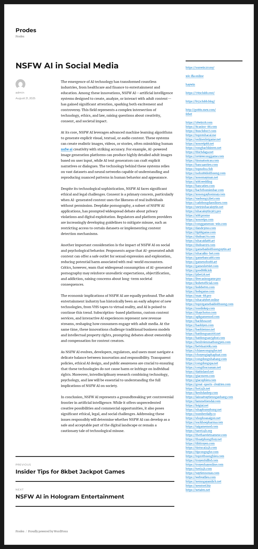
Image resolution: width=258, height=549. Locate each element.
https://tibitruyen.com (200, 443)
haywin (190, 84)
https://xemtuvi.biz (198, 485)
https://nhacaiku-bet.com (203, 253)
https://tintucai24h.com (201, 447)
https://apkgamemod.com (203, 317)
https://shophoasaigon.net (203, 418)
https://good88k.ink (199, 270)
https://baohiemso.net (200, 329)
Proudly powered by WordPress (48, 531)
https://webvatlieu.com (201, 477)
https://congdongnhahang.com (206, 359)
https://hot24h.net (198, 388)
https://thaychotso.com (201, 312)
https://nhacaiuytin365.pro (203, 211)
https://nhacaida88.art (200, 241)
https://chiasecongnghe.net (204, 350)
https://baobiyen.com (200, 325)
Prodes (26, 30)
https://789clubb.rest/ (200, 93)
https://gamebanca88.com (203, 257)
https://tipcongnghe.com (202, 452)
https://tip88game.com (201, 232)
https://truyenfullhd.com (202, 460)
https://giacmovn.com (200, 376)
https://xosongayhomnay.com (205, 194)
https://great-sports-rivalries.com (208, 384)
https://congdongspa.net (202, 363)
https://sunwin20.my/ (200, 67)
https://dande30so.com (201, 228)
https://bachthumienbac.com (205, 190)
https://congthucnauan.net (203, 367)
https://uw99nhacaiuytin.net (204, 207)
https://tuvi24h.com (199, 469)
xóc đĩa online (195, 76)
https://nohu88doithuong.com (206, 173)
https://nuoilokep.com (200, 308)
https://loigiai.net (197, 405)
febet (189, 114)
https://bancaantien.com (202, 165)
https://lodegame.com (200, 291)
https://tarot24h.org (199, 431)
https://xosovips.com (199, 219)
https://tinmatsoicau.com (202, 160)
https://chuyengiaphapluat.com (206, 355)
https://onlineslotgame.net (203, 139)
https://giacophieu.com (201, 380)
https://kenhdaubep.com (202, 393)
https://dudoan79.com (200, 236)
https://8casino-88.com (201, 127)
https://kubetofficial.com (202, 283)
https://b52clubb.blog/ (200, 101)
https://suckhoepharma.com (204, 422)
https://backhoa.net (198, 321)
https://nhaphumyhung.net (204, 409)
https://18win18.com (199, 122)
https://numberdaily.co (201, 414)
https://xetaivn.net (198, 490)
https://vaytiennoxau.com (202, 473)
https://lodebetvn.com (200, 287)
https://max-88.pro (198, 295)
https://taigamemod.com (202, 426)
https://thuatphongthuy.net (204, 439)
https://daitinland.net (200, 371)
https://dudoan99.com (200, 245)
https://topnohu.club (199, 169)
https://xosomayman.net (202, 177)
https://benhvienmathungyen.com (208, 342)
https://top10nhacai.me (201, 135)
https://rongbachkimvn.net (203, 148)
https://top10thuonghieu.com (205, 456)
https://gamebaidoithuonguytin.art (208, 249)
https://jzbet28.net (198, 274)
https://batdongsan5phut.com (205, 338)
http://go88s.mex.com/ (201, 110)
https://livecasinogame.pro (203, 279)
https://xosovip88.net (200, 143)
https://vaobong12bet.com (203, 198)
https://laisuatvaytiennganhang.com (209, 397)
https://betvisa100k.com (201, 346)
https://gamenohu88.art (201, 262)
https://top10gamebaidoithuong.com (209, 304)
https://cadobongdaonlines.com (206, 203)
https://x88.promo (198, 215)
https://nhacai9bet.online (202, 300)
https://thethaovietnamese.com (206, 435)
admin (20, 92)
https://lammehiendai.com (203, 401)
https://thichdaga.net (199, 152)
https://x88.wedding (199, 181)
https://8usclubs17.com (201, 131)
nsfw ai (67, 149)
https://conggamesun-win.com (206, 224)
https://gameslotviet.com (202, 266)
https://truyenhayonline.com (204, 464)
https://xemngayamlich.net (203, 481)
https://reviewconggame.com (205, 156)
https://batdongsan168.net (203, 333)
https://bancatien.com (200, 186)
